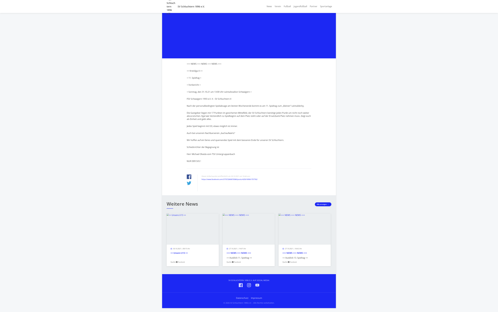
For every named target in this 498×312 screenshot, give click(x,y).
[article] (193, 240)
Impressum (256, 298)
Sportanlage (326, 6)
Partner (313, 6)
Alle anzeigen (322, 204)
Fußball (287, 6)
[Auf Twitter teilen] (189, 183)
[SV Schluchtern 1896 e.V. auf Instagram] (249, 285)
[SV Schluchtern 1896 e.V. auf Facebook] (241, 285)
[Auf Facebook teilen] (189, 177)
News (269, 6)
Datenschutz (242, 298)
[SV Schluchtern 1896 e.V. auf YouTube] (257, 285)
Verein (278, 6)
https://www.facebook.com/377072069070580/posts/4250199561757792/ (230, 179)
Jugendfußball (300, 6)
